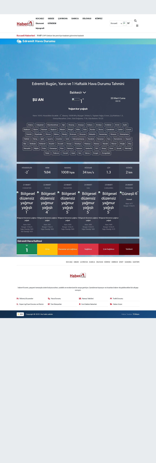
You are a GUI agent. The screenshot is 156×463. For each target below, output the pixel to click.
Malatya (87, 144)
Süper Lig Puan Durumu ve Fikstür (31, 304)
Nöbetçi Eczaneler (26, 298)
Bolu (85, 129)
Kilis (25, 144)
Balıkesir (27, 129)
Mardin (105, 144)
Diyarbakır (38, 134)
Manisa (96, 144)
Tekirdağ (128, 148)
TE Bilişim (136, 314)
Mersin (114, 144)
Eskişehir (92, 134)
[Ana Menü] (136, 25)
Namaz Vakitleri (88, 298)
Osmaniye (53, 148)
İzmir (67, 139)
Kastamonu (118, 139)
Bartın (36, 129)
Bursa (101, 129)
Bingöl (70, 129)
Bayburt (54, 129)
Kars (109, 139)
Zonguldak (106, 153)
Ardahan (108, 125)
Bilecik (62, 129)
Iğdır (42, 139)
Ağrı (63, 125)
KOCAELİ (40, 19)
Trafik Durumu (118, 298)
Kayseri (128, 139)
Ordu (44, 148)
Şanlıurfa (89, 148)
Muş (129, 144)
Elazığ (64, 134)
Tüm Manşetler (56, 304)
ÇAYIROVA (63, 19)
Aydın (125, 125)
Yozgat (95, 153)
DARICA (75, 19)
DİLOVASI (87, 19)
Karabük (91, 139)
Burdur (92, 129)
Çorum (128, 129)
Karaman (100, 139)
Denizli (28, 134)
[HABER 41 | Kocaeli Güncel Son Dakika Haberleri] (25, 23)
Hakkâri (26, 139)
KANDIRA (128, 262)
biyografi (40, 28)
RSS (21, 314)
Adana (30, 125)
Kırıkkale (33, 144)
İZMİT (121, 262)
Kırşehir (51, 144)
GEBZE (51, 19)
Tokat (47, 153)
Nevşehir (27, 148)
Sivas (111, 148)
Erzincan (73, 134)
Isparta (50, 139)
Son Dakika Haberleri (89, 304)
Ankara (89, 125)
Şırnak (119, 148)
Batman (44, 129)
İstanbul (59, 139)
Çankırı (120, 129)
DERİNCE (115, 262)
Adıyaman (40, 125)
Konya (69, 144)
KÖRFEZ (98, 19)
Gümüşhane (124, 134)
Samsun (79, 148)
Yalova (87, 153)
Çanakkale (110, 129)
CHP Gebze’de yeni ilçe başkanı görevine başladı (60, 36)
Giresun (113, 134)
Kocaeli (60, 144)
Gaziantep (103, 134)
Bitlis (78, 129)
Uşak (73, 153)
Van (79, 153)
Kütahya (78, 144)
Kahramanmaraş (78, 139)
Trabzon (56, 153)
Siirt (96, 148)
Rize (61, 148)
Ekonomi (40, 23)
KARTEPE (136, 262)
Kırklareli (42, 144)
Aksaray (71, 125)
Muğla (122, 144)
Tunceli (65, 153)
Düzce (48, 134)
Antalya (99, 125)
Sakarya (70, 148)
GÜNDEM (52, 23)
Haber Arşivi (117, 304)
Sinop (104, 148)
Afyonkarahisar (52, 125)
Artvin (117, 125)
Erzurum (83, 134)
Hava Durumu (56, 298)
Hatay (35, 139)
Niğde (36, 148)
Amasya (81, 125)
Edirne (56, 134)
